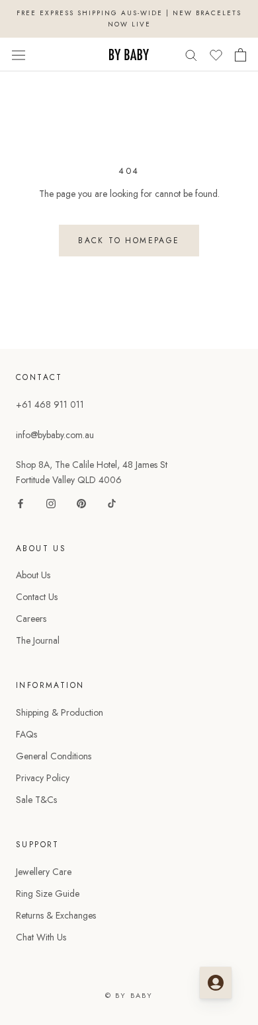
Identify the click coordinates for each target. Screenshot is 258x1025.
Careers (31, 618)
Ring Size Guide (47, 893)
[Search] (191, 54)
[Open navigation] (18, 54)
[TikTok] (111, 502)
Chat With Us (41, 937)
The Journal (38, 640)
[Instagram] (51, 502)
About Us (33, 575)
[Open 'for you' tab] (216, 983)
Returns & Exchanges (56, 915)
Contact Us (37, 596)
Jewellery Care (43, 871)
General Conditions (53, 756)
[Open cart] (240, 54)
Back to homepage (128, 241)
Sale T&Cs (36, 799)
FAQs (26, 734)
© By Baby (129, 995)
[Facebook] (20, 502)
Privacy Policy (42, 777)
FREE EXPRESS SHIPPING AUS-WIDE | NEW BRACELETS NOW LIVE (129, 18)
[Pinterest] (81, 502)
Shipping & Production (59, 712)
